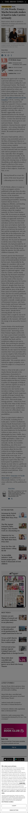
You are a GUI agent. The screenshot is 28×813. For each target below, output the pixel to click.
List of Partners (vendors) (7, 801)
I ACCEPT (14, 805)
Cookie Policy (22, 783)
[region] (14, 787)
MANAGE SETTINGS (14, 810)
